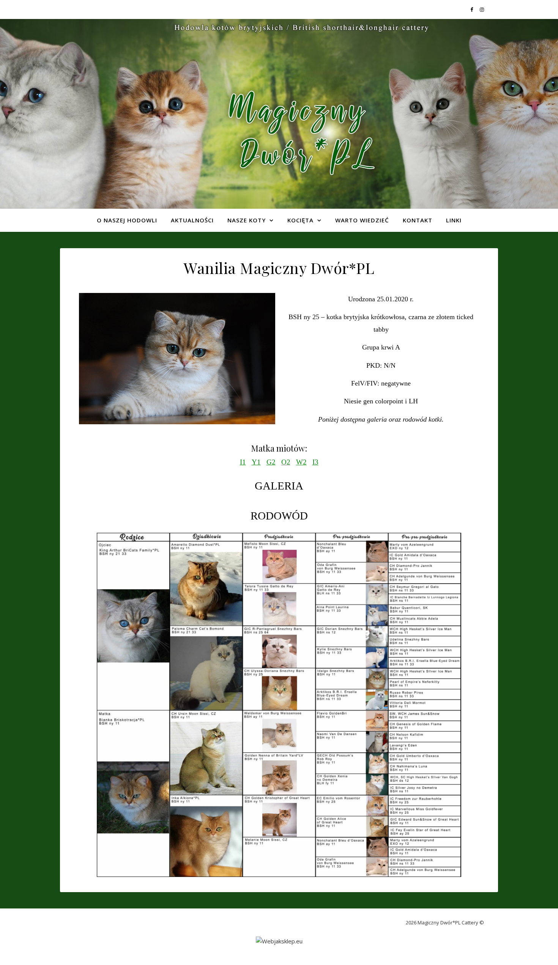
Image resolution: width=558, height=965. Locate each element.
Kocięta (300, 220)
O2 (285, 462)
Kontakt (417, 220)
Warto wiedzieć (362, 220)
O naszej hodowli (127, 220)
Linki (454, 220)
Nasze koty (246, 220)
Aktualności (192, 220)
